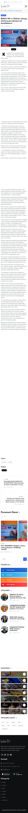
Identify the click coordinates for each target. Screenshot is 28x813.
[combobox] (8, 559)
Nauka (3, 794)
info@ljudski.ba (6, 769)
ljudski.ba (13, 810)
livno (8, 722)
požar (3, 725)
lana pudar (20, 725)
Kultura (4, 797)
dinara (14, 725)
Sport (3, 788)
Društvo (4, 785)
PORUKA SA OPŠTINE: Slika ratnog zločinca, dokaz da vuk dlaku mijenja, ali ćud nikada (14, 500)
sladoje (10, 462)
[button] (2, 516)
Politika (3, 15)
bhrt (3, 722)
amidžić (13, 722)
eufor (8, 725)
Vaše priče (4, 800)
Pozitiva (4, 791)
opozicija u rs (5, 728)
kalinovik (4, 462)
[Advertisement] (14, 107)
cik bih (19, 722)
